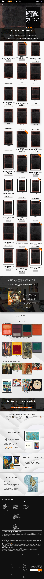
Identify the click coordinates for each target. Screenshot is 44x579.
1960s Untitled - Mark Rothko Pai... (27, 338)
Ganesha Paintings (15, 506)
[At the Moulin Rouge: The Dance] (17, 366)
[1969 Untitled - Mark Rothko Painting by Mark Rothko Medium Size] (22, 116)
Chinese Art (14, 513)
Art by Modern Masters (11, 316)
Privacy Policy (25, 570)
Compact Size (8, 78)
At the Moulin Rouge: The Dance (17, 371)
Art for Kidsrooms (25, 505)
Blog (32, 4)
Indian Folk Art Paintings (16, 520)
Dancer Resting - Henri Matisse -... (27, 392)
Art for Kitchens (25, 504)
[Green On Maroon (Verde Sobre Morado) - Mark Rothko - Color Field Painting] (37, 347)
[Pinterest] (41, 571)
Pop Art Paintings (5, 510)
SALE (41, 4)
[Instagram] (40, 571)
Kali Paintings (15, 527)
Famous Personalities (16, 524)
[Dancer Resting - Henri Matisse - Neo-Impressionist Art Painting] (27, 385)
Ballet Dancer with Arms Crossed (27, 375)
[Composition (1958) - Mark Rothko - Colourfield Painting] (17, 348)
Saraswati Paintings (15, 508)
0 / (37, 1)
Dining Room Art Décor (30, 316)
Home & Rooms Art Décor (14, 4)
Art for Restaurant (23, 316)
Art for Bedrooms (25, 503)
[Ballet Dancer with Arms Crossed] (27, 368)
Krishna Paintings (15, 502)
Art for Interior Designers (35, 503)
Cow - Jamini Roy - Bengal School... (17, 387)
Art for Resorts (25, 508)
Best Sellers (34, 4)
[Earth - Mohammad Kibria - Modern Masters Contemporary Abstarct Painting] (27, 350)
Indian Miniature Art (6, 506)
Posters (24, 4)
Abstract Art (4, 316)
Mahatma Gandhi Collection (17, 509)
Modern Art (4, 507)
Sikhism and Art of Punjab (16, 525)
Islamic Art (4, 504)
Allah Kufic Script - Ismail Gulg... (7, 357)
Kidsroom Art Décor (38, 316)
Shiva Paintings (15, 504)
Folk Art (4, 508)
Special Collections (8, 4)
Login (13, 1)
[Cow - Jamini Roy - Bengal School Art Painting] (17, 382)
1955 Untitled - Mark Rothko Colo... (7, 336)
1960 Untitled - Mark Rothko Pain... (17, 338)
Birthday (37, 370)
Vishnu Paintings (15, 505)
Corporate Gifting (34, 502)
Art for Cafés (24, 509)
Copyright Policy (25, 569)
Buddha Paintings (15, 503)
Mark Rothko (30, 27)
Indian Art (4, 505)
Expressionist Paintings (6, 502)
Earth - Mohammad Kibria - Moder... (27, 359)
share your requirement (10, 447)
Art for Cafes (17, 316)
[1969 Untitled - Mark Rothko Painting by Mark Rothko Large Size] (35, 71)
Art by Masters (20, 4)
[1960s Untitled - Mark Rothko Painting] (27, 330)
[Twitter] (37, 571)
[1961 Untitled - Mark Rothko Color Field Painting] (37, 329)
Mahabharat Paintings (16, 516)
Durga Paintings (15, 526)
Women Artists (15, 515)
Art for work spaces (25, 510)
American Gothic (7, 374)
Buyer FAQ (24, 565)
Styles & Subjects (3, 4)
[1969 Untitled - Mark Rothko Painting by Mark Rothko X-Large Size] (8, 231)
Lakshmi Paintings (15, 507)
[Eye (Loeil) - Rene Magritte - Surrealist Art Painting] (37, 384)
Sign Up (16, 1)
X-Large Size (8, 241)
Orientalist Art (5, 509)
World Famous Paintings (16, 514)
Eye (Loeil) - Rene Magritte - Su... (37, 391)
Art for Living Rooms (26, 502)
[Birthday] (37, 366)
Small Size (8, 57)
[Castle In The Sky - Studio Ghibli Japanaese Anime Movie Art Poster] (7, 385)
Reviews (24, 566)
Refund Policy (25, 567)
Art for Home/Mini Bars (26, 506)
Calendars (38, 4)
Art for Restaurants (25, 507)
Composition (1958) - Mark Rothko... (17, 356)
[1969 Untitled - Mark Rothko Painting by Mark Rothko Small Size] (8, 49)
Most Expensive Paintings (16, 519)
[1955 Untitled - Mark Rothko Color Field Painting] (7, 329)
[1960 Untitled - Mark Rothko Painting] (17, 330)
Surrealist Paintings (6, 512)
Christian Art (14, 512)
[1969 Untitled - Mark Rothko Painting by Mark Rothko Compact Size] (8, 70)
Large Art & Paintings (16, 523)
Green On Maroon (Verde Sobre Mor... (37, 353)
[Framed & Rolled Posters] (11, 543)
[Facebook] (39, 571)
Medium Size (22, 79)
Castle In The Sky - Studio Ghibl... (7, 393)
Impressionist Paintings (6, 503)
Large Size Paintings (27, 4)
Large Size (35, 80)
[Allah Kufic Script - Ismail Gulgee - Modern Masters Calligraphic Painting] (7, 349)
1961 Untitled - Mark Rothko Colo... (37, 336)
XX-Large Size (35, 242)
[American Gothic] (7, 368)
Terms (23, 568)
